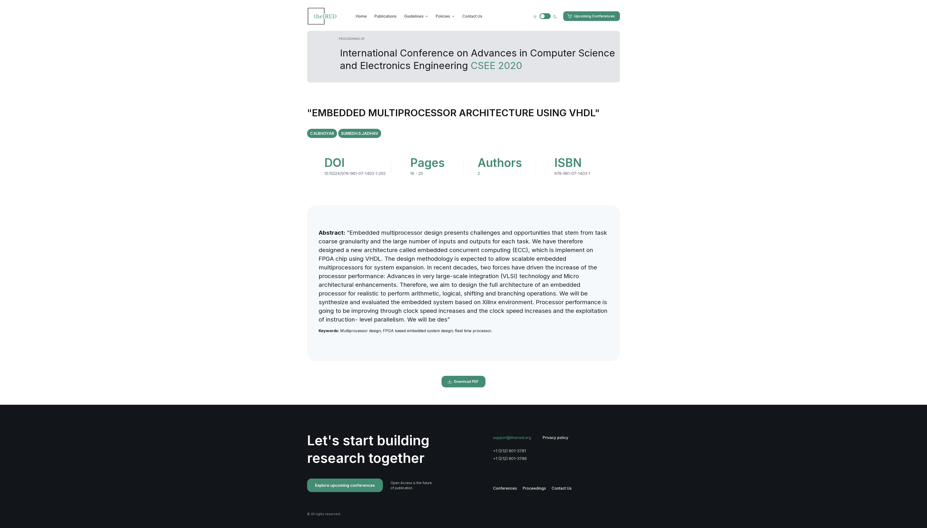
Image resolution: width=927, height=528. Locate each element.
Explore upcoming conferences (345, 485)
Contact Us (472, 16)
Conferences (505, 488)
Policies (443, 16)
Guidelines (413, 16)
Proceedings (534, 488)
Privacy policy (555, 437)
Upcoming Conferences (594, 16)
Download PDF (466, 381)
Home (361, 16)
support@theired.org (512, 437)
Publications (385, 16)
